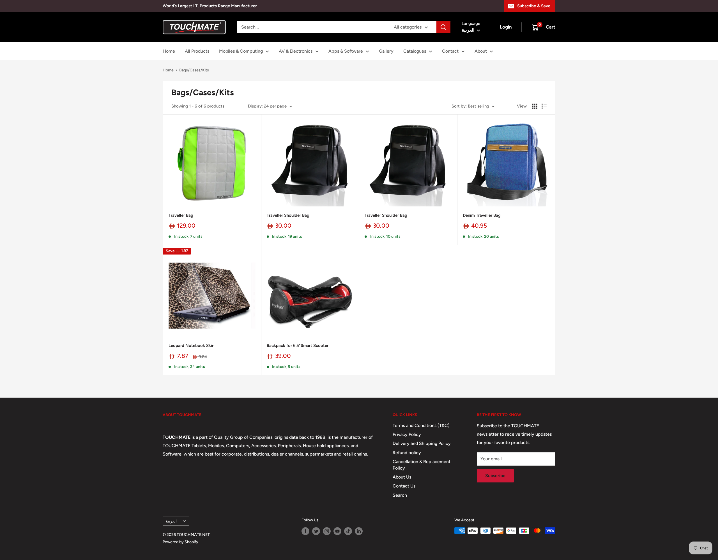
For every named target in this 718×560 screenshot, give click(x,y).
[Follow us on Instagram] (327, 531)
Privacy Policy (407, 434)
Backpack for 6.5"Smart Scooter (297, 345)
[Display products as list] (544, 106)
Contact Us (404, 486)
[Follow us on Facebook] (305, 531)
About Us (402, 477)
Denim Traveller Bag (482, 215)
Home (169, 51)
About (481, 51)
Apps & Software (345, 51)
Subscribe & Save (533, 5)
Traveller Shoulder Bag (288, 215)
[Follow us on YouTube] (337, 531)
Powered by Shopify (180, 542)
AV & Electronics (295, 51)
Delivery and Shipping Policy (422, 443)
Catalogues (414, 51)
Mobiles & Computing (241, 51)
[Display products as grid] (534, 106)
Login (506, 27)
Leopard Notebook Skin (191, 345)
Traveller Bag (181, 215)
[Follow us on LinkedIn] (359, 531)
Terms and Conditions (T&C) (421, 425)
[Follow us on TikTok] (348, 531)
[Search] (443, 27)
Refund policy (407, 452)
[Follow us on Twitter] (316, 531)
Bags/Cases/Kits (194, 70)
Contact (450, 51)
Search (400, 495)
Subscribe (495, 475)
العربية (171, 521)
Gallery (386, 51)
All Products (197, 51)
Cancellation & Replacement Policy (421, 464)
